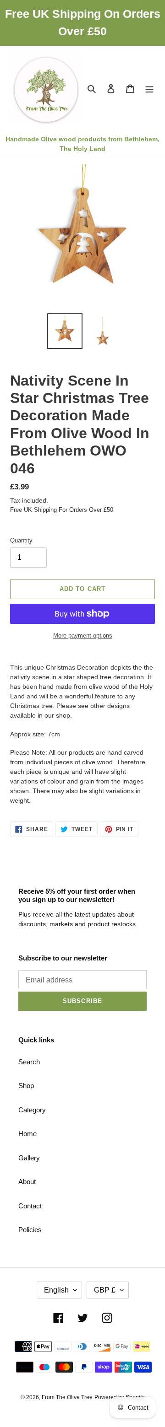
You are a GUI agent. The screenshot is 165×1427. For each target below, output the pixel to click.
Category (32, 1110)
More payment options (82, 635)
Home (27, 1133)
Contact (30, 1206)
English (56, 1290)
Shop (26, 1085)
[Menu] (149, 88)
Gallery (29, 1158)
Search (29, 1062)
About (27, 1182)
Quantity (21, 540)
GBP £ (105, 1290)
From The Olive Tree (67, 1397)
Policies (30, 1230)
